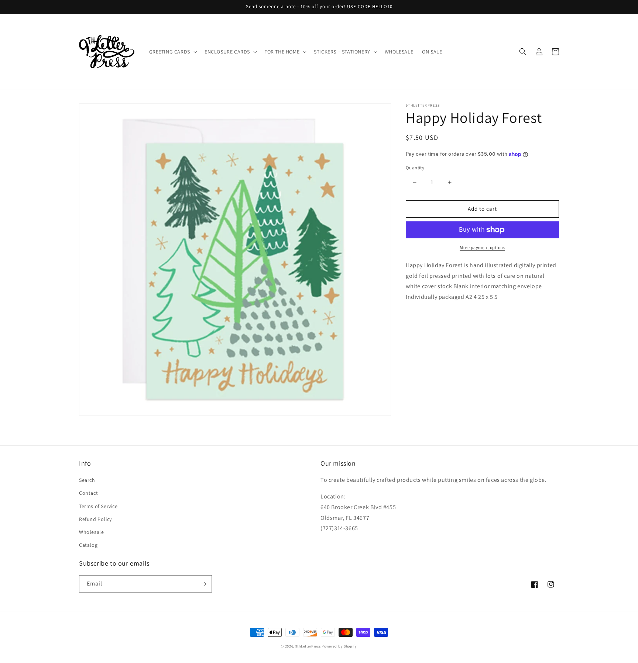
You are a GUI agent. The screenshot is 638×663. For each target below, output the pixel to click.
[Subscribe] (203, 584)
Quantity (415, 168)
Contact (88, 493)
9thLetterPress (308, 646)
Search (87, 480)
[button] (172, 51)
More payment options (482, 247)
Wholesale (91, 532)
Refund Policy (95, 519)
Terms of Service (98, 506)
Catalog (88, 545)
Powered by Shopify (339, 646)
